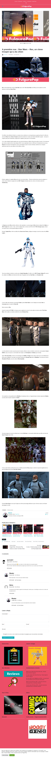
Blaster (5, 54)
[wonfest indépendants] (17, 26)
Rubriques (20, 1)
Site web (3, 629)
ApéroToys (34, 1)
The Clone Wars (28, 541)
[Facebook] (46, 514)
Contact (24, 1)
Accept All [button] (12, 755)
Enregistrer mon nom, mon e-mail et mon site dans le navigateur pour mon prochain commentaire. (23, 634)
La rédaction (29, 1)
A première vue (7, 541)
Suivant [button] (47, 26)
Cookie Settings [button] (5, 755)
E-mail (27, 624)
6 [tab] (27, 43)
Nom (3, 624)
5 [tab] (26, 43)
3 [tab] (23, 43)
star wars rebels (20, 541)
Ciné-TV (4, 539)
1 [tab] (20, 43)
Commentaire (5, 613)
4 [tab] (24, 43)
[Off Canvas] (2, 6)
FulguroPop (17, 514)
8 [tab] (30, 43)
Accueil (16, 1)
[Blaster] (5, 515)
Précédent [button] (3, 26)
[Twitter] (47, 514)
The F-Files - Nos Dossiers (38, 541)
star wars (13, 541)
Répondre (9, 568)
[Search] (26, 2)
